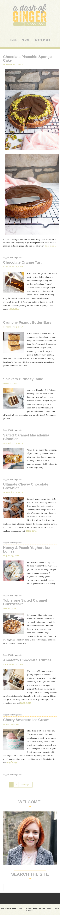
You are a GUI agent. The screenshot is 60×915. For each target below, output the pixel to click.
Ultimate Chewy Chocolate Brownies (25, 486)
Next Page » (26, 784)
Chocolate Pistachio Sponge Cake (27, 58)
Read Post (15, 308)
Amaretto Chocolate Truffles (27, 660)
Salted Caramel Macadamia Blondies (26, 437)
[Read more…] (51, 245)
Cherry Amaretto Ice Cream (26, 720)
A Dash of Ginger (30, 5)
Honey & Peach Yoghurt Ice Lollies (26, 549)
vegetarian (18, 257)
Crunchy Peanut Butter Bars (27, 322)
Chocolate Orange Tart (22, 262)
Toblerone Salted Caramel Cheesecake (25, 602)
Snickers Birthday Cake (23, 379)
